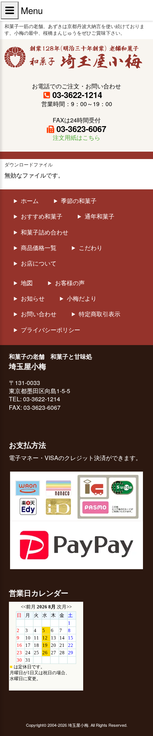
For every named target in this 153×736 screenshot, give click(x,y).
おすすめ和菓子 (41, 216)
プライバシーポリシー (50, 330)
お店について (38, 263)
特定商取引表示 (99, 314)
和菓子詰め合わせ (44, 232)
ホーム (30, 201)
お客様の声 (70, 283)
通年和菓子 (99, 216)
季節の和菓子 (79, 201)
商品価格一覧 (38, 248)
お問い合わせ (38, 314)
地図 (27, 283)
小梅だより (82, 298)
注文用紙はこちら (76, 137)
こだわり (90, 248)
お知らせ (33, 298)
